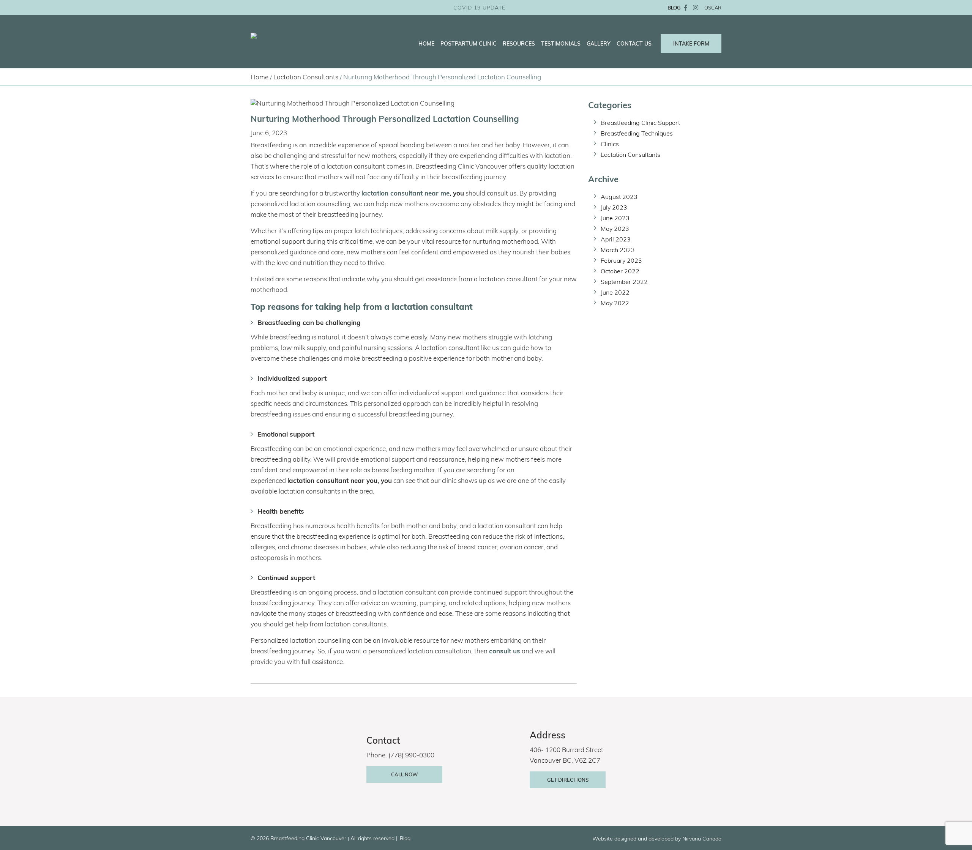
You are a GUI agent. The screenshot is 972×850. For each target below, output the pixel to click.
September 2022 (624, 281)
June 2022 (615, 292)
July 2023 (614, 207)
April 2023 (616, 239)
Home (426, 43)
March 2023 (618, 250)
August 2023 (619, 196)
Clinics (610, 144)
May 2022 (615, 303)
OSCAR (712, 8)
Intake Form (691, 43)
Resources (519, 43)
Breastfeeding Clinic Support (640, 122)
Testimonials (561, 43)
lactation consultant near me (405, 193)
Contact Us (634, 43)
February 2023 (621, 260)
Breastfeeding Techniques (637, 133)
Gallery (599, 43)
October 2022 (620, 271)
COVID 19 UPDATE (479, 7)
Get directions (568, 780)
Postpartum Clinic (468, 43)
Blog (405, 838)
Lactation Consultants (305, 77)
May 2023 (615, 228)
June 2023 (615, 218)
